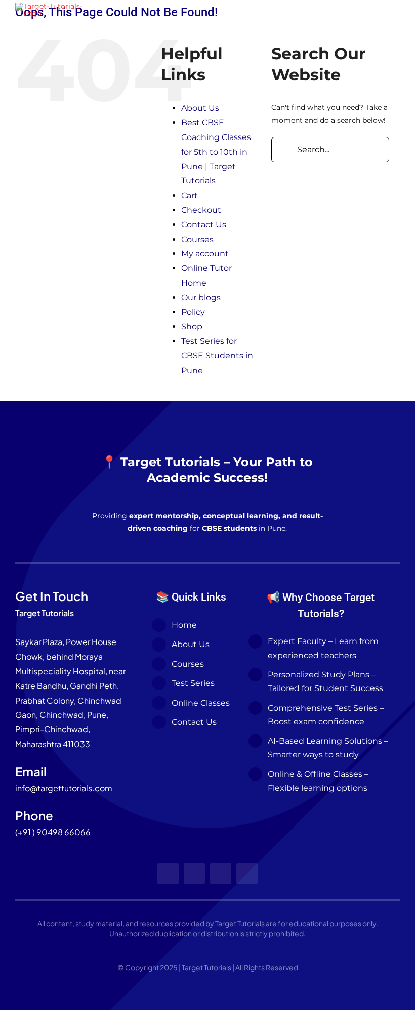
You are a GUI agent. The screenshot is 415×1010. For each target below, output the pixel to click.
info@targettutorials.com (63, 788)
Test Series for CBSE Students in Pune (217, 355)
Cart (189, 195)
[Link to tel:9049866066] (312, 10)
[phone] (247, 873)
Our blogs (201, 297)
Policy (193, 312)
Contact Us (203, 224)
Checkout (201, 210)
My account (205, 253)
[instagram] (194, 873)
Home (184, 625)
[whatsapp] (220, 873)
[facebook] (168, 873)
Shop (191, 326)
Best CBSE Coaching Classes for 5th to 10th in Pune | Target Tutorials (216, 152)
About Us (200, 108)
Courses (197, 239)
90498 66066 (63, 832)
